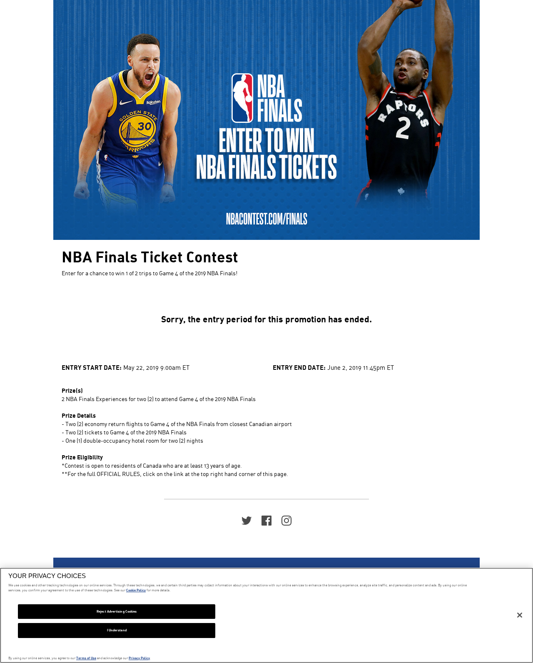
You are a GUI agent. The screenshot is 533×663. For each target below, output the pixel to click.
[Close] (520, 615)
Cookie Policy (136, 590)
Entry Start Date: (92, 367)
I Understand (117, 630)
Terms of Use (86, 658)
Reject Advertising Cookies (117, 611)
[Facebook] (266, 520)
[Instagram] (286, 520)
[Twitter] (247, 520)
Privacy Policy (139, 658)
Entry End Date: (299, 367)
